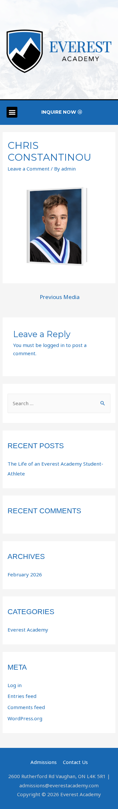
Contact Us (75, 762)
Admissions (43, 762)
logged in (54, 345)
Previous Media (60, 297)
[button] (12, 112)
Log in (15, 685)
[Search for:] (59, 403)
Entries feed (22, 696)
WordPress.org (25, 718)
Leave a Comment (28, 168)
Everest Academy (28, 629)
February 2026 (25, 574)
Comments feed (26, 707)
